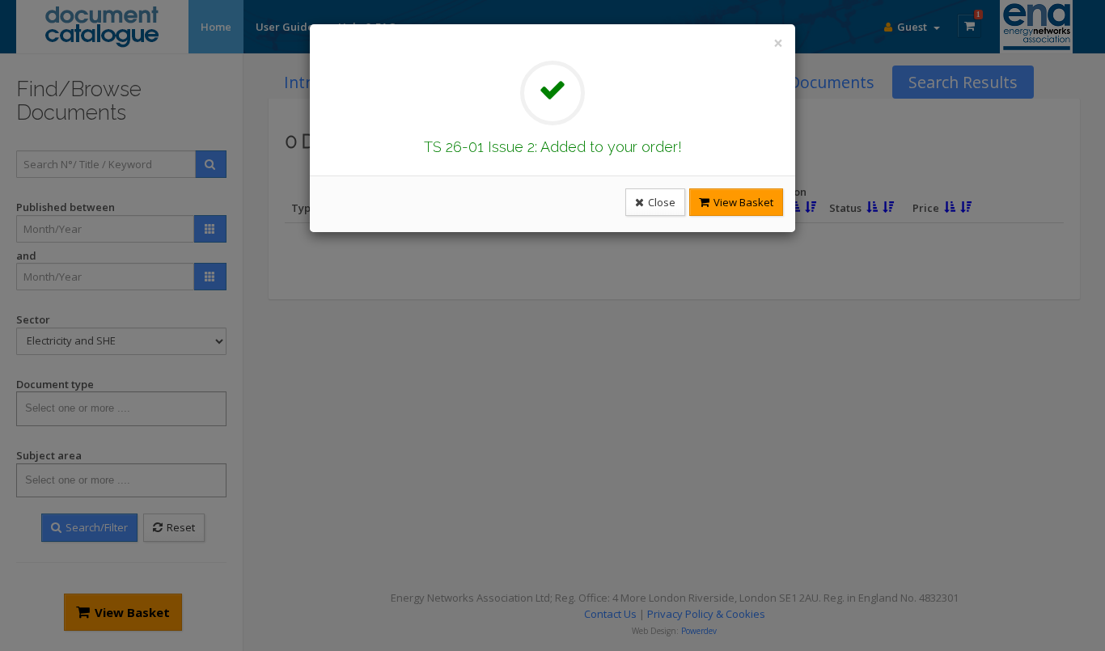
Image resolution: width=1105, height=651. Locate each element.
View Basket (742, 202)
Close (660, 202)
